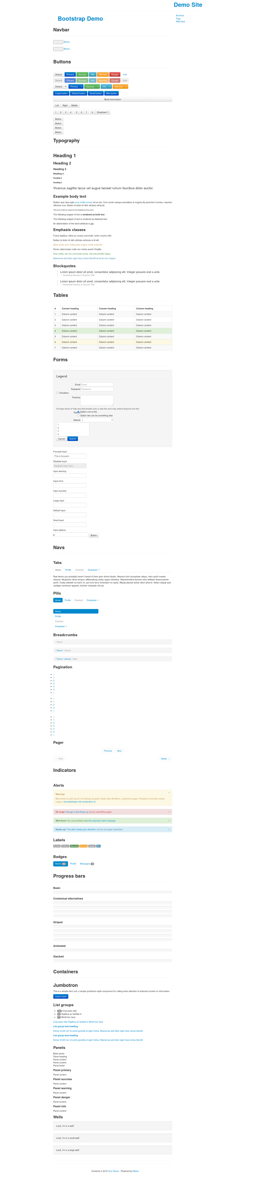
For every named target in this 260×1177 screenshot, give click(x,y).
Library (67, 658)
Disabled (79, 600)
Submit (72, 438)
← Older (59, 758)
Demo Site (188, 4)
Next (119, 750)
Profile (68, 569)
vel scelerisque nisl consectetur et (79, 801)
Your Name (113, 1170)
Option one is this (88, 411)
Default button (78, 93)
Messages (86, 863)
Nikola (136, 1170)
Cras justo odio (60, 1021)
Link (125, 74)
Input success (59, 490)
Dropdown (102, 112)
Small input (58, 520)
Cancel (61, 438)
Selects (76, 419)
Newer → (165, 758)
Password (75, 389)
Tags (178, 18)
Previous (108, 750)
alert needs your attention (83, 829)
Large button (61, 93)
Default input (59, 510)
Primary (70, 74)
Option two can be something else (96, 415)
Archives (180, 15)
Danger (114, 74)
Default (58, 74)
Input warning (59, 471)
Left (57, 105)
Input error (58, 480)
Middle (74, 105)
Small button (96, 93)
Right (65, 105)
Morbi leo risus (96, 1021)
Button (58, 118)
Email (77, 384)
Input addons (59, 529)
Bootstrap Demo (80, 18)
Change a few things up (77, 811)
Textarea (76, 397)
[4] (72, 434)
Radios (77, 412)
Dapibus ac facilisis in (78, 1021)
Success (82, 74)
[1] (72, 424)
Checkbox (64, 392)
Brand (67, 41)
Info (92, 74)
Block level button (112, 99)
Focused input (60, 451)
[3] (72, 430)
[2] (72, 427)
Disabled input (60, 461)
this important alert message (101, 820)
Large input (58, 500)
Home (58, 569)
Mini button (111, 93)
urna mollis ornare (83, 202)
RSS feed (180, 21)
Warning (103, 74)
